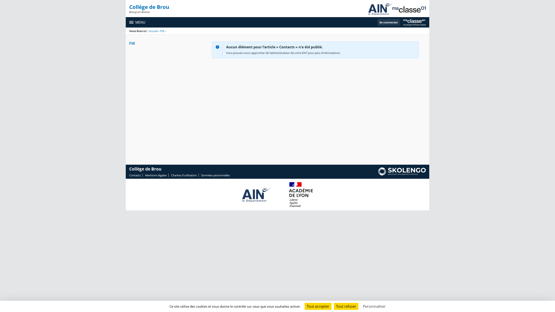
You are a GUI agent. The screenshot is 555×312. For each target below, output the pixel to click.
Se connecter (388, 22)
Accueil (153, 31)
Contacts (135, 175)
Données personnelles (215, 175)
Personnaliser (374, 306)
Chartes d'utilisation (184, 175)
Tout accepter (318, 306)
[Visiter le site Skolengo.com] (402, 174)
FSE (162, 31)
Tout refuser (346, 306)
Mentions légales (156, 175)
